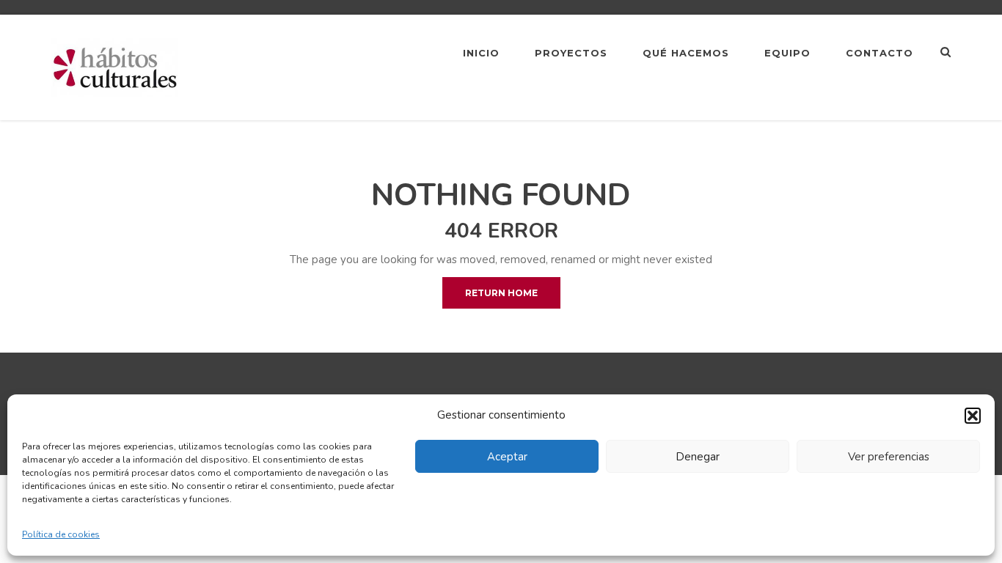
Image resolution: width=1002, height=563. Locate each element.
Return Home (501, 292)
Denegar (698, 456)
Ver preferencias (888, 456)
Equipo (787, 53)
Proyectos (571, 53)
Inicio (481, 53)
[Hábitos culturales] (115, 66)
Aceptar (507, 456)
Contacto (879, 53)
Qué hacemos (686, 53)
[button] (972, 415)
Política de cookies (61, 534)
